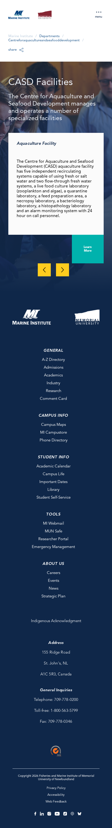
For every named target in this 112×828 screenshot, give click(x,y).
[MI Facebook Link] (35, 814)
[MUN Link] (45, 16)
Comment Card (53, 399)
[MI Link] (32, 317)
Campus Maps (53, 425)
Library (53, 490)
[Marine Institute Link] (18, 16)
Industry (53, 383)
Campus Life (53, 474)
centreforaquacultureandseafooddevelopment (44, 40)
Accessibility (56, 795)
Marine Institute (20, 36)
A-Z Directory (53, 360)
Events (53, 581)
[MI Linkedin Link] (41, 814)
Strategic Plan (53, 596)
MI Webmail (53, 524)
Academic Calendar (53, 466)
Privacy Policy (56, 788)
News (53, 589)
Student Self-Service (53, 498)
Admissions (53, 368)
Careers (53, 573)
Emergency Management (53, 547)
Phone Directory (53, 440)
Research (53, 391)
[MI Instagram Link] (49, 814)
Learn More (88, 249)
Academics (53, 375)
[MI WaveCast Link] (72, 814)
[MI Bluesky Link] (79, 814)
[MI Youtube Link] (57, 814)
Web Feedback (56, 801)
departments (49, 36)
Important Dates (53, 482)
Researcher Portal (53, 539)
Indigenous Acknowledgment (56, 621)
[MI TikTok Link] (65, 814)
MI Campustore (53, 433)
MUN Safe (53, 531)
